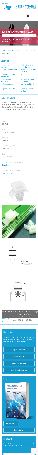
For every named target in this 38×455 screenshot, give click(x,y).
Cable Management (14, 51)
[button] (27, 15)
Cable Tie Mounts (29, 51)
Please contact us (8, 173)
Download (6, 165)
